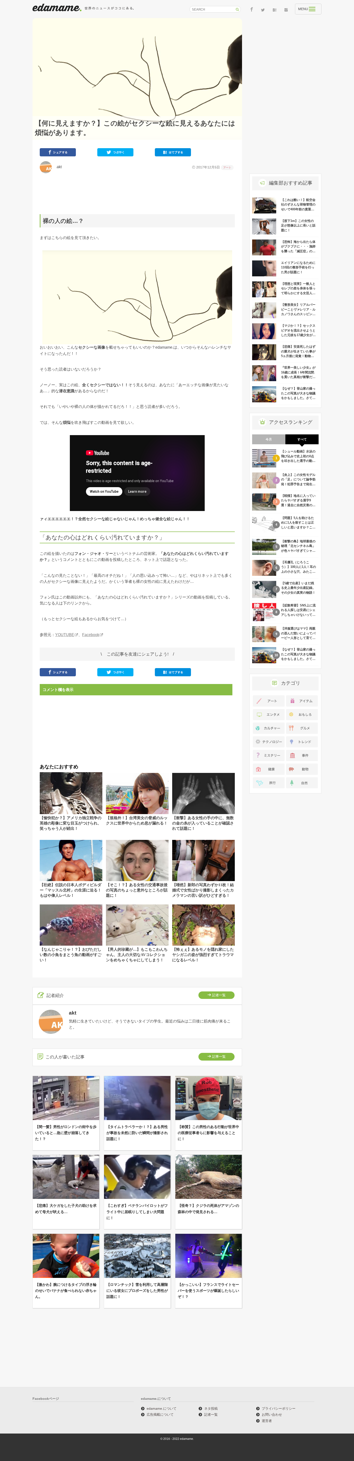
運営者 (267, 1421)
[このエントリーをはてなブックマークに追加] (173, 153)
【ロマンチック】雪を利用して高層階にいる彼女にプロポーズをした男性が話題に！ (137, 1290)
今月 (269, 439)
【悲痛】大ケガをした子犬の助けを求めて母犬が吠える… (66, 1208)
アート (227, 167)
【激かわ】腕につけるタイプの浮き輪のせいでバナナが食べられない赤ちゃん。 (66, 1290)
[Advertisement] (137, 194)
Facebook (90, 635)
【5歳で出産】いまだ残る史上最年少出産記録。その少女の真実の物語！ (298, 587)
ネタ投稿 (211, 1408)
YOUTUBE (64, 635)
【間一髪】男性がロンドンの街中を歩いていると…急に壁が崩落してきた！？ (66, 1133)
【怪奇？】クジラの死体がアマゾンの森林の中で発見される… (208, 1208)
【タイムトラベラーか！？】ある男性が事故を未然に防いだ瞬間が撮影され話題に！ (137, 1133)
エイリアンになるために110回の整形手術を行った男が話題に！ (298, 267)
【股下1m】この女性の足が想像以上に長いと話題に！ (298, 225)
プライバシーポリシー (278, 1408)
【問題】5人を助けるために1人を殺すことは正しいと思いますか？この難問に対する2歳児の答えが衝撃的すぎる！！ (298, 527)
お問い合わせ (272, 1414)
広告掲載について (160, 1414)
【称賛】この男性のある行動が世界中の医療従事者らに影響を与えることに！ (208, 1133)
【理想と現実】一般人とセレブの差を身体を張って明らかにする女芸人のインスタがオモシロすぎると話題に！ (298, 293)
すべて (302, 439)
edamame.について (162, 1408)
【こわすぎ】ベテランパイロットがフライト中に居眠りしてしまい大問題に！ (137, 1211)
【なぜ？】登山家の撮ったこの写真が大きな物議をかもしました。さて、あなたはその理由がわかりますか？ (298, 398)
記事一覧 (219, 1056)
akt (57, 167)
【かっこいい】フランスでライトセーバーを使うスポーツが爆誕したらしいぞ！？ (208, 1290)
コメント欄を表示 (58, 690)
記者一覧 (219, 995)
